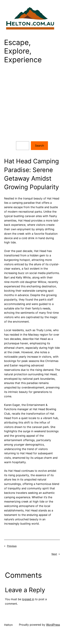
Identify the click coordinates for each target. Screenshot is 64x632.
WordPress (53, 624)
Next (54, 553)
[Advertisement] (32, 105)
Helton (8, 625)
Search (39, 145)
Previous (12, 545)
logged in (28, 599)
